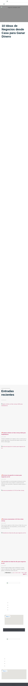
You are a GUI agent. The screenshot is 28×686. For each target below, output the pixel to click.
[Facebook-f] (7, 592)
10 (25, 572)
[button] (10, 4)
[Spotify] (20, 592)
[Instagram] (14, 592)
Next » (25, 574)
